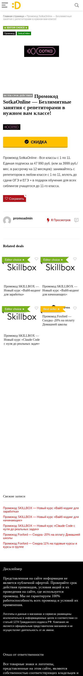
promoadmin (23, 218)
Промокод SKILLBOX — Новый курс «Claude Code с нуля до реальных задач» (22, 339)
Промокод (9, 33)
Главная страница (13, 16)
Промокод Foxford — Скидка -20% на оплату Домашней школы (58, 320)
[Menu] (5, 5)
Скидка (38, 142)
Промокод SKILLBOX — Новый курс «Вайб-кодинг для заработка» (22, 290)
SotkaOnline (24, 33)
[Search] (77, 5)
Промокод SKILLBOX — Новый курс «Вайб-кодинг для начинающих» (60, 290)
